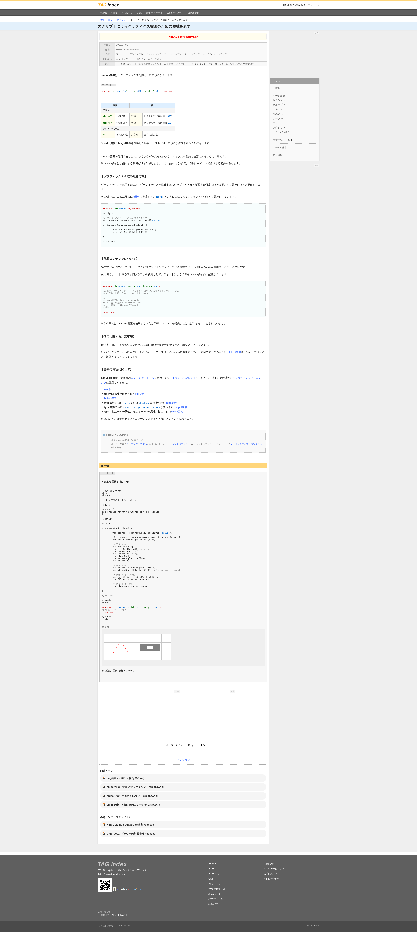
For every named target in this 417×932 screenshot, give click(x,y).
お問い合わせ (271, 878)
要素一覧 (278, 139)
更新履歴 (278, 155)
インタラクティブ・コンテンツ (210, 64)
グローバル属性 (281, 132)
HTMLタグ (127, 12)
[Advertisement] (155, 713)
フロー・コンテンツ (126, 54)
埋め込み (278, 113)
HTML (114, 12)
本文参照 (249, 64)
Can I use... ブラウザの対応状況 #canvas (131, 833)
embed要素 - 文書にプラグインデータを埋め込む (135, 787)
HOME (103, 12)
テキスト (278, 109)
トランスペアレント (126, 64)
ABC (288, 139)
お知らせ (269, 863)
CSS (139, 12)
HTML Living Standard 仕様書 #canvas (130, 824)
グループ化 (279, 104)
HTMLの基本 (280, 147)
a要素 (107, 389)
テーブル (278, 118)
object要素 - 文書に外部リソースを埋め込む (132, 796)
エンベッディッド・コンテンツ (184, 54)
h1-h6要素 (235, 352)
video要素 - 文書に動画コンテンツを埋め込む (133, 804)
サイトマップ (124, 926)
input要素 (171, 402)
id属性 (136, 196)
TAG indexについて (274, 868)
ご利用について (272, 873)
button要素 (110, 398)
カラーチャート (154, 12)
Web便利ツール (175, 12)
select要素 (177, 411)
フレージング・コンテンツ (152, 54)
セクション (279, 100)
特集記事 (213, 904)
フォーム (278, 123)
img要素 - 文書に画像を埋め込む (126, 778)
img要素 (139, 393)
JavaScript (193, 12)
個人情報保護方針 (106, 926)
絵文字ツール (215, 899)
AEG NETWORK (120, 915)
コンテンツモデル (157, 64)
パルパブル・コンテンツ (214, 54)
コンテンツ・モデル (142, 377)
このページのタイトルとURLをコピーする (183, 745)
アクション (122, 20)
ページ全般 (279, 95)
